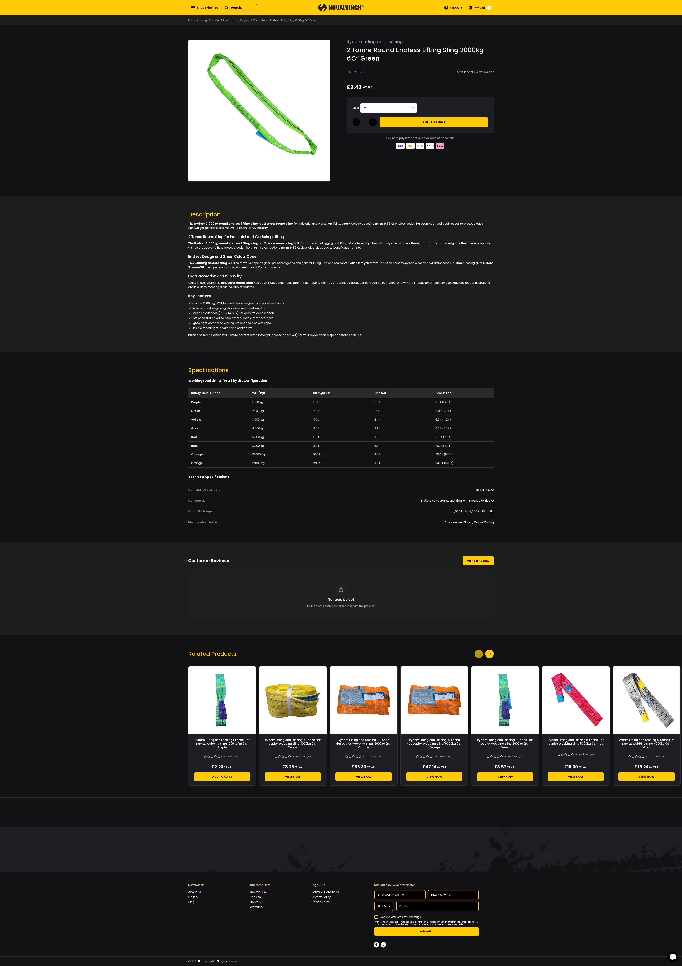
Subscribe (426, 931)
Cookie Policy (321, 902)
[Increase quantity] (373, 122)
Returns (255, 897)
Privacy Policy (321, 897)
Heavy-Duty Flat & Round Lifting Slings (223, 20)
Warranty (256, 907)
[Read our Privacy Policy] (477, 922)
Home (192, 20)
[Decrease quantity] (356, 122)
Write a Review (478, 561)
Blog (191, 902)
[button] (453, 7)
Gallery (193, 897)
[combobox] (383, 906)
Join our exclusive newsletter (394, 885)
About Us (194, 892)
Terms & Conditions (325, 892)
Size (355, 108)
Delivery (255, 902)
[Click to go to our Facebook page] (376, 945)
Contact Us (258, 892)
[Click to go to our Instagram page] (383, 945)
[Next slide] (489, 654)
